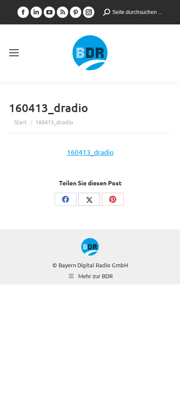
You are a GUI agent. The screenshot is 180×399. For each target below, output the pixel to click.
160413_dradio (90, 151)
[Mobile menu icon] (14, 53)
